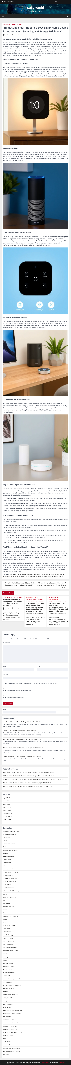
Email (39, 666)
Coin (4, 865)
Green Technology (8, 935)
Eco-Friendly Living (14, 574)
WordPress (61, 1063)
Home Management (52, 574)
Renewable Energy (8, 982)
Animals (5, 840)
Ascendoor (44, 1063)
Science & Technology (9, 988)
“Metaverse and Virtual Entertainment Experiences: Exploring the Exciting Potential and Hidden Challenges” (58, 607)
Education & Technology (9, 897)
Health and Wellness (8, 944)
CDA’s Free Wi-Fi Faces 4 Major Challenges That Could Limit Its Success (23, 722)
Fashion (5, 909)
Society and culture (8, 997)
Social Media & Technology (10, 994)
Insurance (5, 953)
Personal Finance (7, 969)
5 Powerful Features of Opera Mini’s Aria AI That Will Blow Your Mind (22, 756)
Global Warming (7, 931)
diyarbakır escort (7, 786)
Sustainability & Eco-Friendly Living (12, 1010)
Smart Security (48, 576)
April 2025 (6, 801)
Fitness (5, 919)
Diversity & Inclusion (8, 887)
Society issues (7, 1001)
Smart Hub (39, 576)
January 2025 (7, 810)
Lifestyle (5, 960)
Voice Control (58, 576)
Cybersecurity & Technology (11, 878)
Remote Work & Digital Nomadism (12, 979)
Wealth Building (7, 1041)
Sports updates (7, 1007)
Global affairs (6, 928)
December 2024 (7, 813)
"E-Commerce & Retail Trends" (11, 831)
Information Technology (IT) (10, 950)
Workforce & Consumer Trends (11, 1048)
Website (5, 675)
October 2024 (7, 820)
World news (6, 1054)
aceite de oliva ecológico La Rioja (12, 779)
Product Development (9, 972)
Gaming (5, 922)
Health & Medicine (8, 938)
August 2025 (6, 798)
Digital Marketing (31, 597)
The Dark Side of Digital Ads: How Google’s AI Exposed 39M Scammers (23, 747)
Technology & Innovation (10, 1026)
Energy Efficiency (27, 574)
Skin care (5, 991)
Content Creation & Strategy (11, 872)
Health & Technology (8, 941)
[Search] (68, 16)
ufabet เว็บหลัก (7, 772)
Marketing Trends (8, 963)
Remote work (30, 601)
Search (4, 709)
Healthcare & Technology (10, 947)
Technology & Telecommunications (12, 1032)
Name (5, 666)
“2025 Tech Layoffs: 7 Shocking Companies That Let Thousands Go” (22, 739)
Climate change (7, 859)
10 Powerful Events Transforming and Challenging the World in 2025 (32, 782)
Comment (6, 643)
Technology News (8, 1035)
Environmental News (8, 906)
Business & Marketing (9, 856)
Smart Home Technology (27, 576)
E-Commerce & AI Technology (11, 891)
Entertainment (6, 903)
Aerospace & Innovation (9, 834)
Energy (5, 900)
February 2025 (7, 807)
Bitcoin (4, 847)
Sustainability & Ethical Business (12, 1013)
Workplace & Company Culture (11, 1051)
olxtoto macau (7, 775)
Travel (4, 1038)
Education (29, 599)
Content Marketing (8, 875)
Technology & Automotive (10, 1019)
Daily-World (35, 8)
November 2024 (7, 816)
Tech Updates (7, 24)
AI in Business (6, 837)
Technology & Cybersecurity (11, 1023)
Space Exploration (8, 1004)
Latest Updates (17, 24)
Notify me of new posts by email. (13, 697)
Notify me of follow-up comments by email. (17, 690)
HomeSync (14, 576)
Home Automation (39, 574)
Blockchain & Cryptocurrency (11, 850)
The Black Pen (8, 35)
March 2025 (6, 804)
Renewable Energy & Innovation (12, 985)
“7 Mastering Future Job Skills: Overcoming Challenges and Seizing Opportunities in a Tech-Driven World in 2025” (35, 607)
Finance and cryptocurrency (11, 916)
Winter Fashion (7, 1045)
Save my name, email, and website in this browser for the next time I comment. (31, 683)
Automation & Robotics (9, 843)
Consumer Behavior (8, 869)
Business (5, 853)
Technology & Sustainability (10, 1029)
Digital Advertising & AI (9, 881)
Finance (5, 913)
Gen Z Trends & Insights (9, 925)
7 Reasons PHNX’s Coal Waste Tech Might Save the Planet (19, 730)
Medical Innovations (8, 966)
